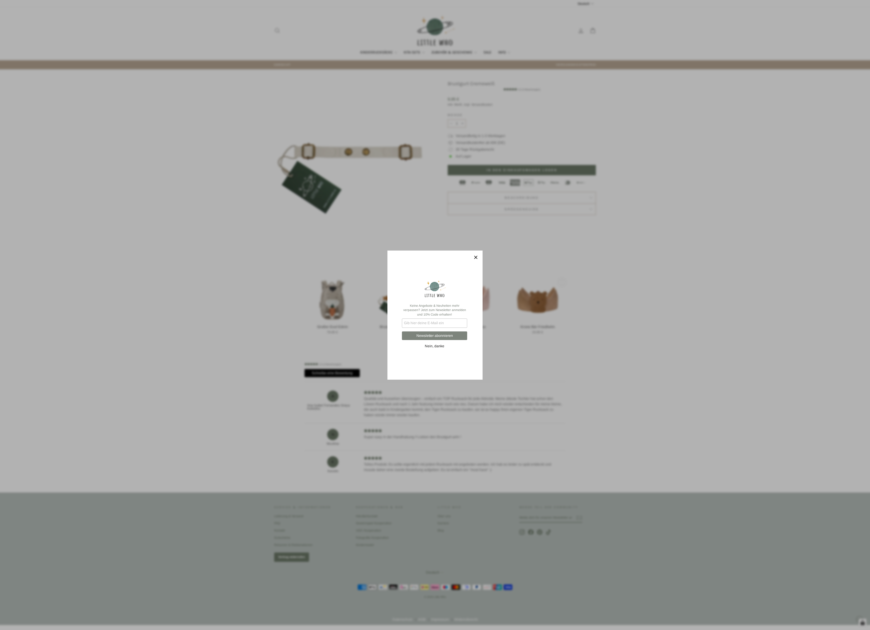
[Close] (476, 257)
